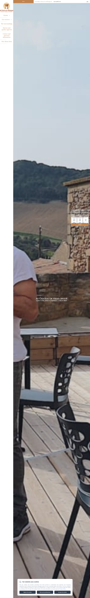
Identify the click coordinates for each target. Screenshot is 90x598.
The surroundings (6, 24)
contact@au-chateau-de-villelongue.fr (43, 1)
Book (23, 1)
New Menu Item (7, 41)
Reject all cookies (28, 592)
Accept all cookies (62, 592)
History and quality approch (7, 29)
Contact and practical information (6, 36)
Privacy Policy (62, 589)
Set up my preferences (45, 592)
